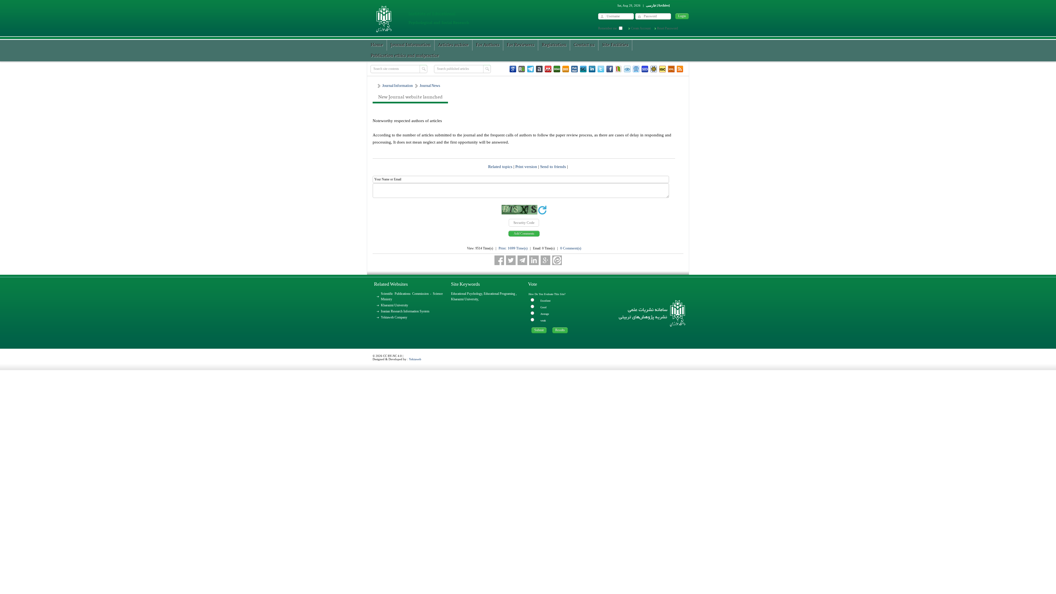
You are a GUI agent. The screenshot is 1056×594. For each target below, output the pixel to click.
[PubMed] (574, 69)
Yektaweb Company (394, 317)
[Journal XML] (671, 69)
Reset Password (667, 28)
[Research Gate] (521, 69)
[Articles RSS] (680, 69)
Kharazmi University (394, 305)
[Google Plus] (545, 260)
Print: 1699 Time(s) (513, 248)
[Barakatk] (636, 69)
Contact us (584, 45)
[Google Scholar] (513, 69)
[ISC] (662, 69)
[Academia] (539, 69)
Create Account (641, 28)
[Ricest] (653, 69)
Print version (526, 166)
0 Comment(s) (570, 248)
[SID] (645, 69)
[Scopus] (583, 69)
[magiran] (618, 69)
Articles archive (453, 45)
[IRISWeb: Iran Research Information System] (627, 69)
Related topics (500, 166)
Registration (554, 45)
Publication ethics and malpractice (405, 56)
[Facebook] (609, 69)
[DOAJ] (557, 69)
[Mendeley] (548, 69)
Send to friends (553, 166)
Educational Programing (500, 294)
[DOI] (565, 69)
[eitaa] (557, 260)
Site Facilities (615, 45)
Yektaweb (415, 359)
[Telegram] (530, 69)
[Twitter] (601, 69)
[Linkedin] (592, 69)
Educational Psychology (466, 294)
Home (377, 45)
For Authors (487, 45)
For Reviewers (520, 45)
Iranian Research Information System (405, 311)
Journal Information (411, 45)
